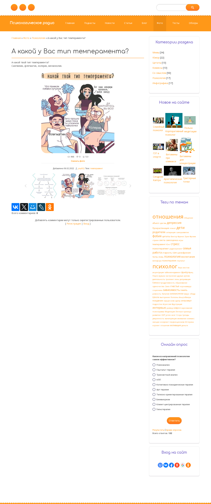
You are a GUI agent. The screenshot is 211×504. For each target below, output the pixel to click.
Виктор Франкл (177, 236)
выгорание (165, 297)
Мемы (155, 52)
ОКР (163, 315)
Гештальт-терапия (165, 370)
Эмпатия (165, 294)
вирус (186, 294)
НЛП (158, 379)
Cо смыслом (159, 72)
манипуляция (171, 318)
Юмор (155, 57)
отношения (167, 216)
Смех (167, 286)
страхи (155, 240)
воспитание (188, 256)
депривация (185, 279)
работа (157, 252)
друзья (180, 276)
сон (175, 252)
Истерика (189, 322)
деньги (184, 325)
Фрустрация (177, 304)
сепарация (171, 232)
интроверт (186, 300)
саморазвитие (182, 232)
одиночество (158, 286)
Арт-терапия (162, 389)
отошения (164, 325)
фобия (157, 236)
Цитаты (156, 62)
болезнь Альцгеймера (181, 297)
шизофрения (184, 252)
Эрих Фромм (190, 236)
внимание (181, 318)
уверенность (158, 318)
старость (167, 252)
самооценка (172, 240)
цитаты (166, 236)
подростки (157, 304)
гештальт (181, 261)
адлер (178, 301)
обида (192, 294)
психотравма (158, 311)
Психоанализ (163, 365)
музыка (162, 276)
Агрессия (167, 304)
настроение (171, 276)
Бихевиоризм (163, 399)
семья (187, 248)
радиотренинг (175, 249)
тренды (185, 315)
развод (170, 308)
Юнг (168, 244)
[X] (24, 207)
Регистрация (74, 223)
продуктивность (167, 283)
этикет (173, 228)
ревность (156, 294)
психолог (164, 266)
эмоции (155, 322)
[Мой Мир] (33, 207)
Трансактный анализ (167, 375)
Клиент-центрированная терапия (173, 404)
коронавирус (186, 286)
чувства (162, 223)
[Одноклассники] (50, 207)
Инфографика (160, 83)
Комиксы (157, 67)
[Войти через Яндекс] (177, 465)
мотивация (175, 325)
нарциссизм (169, 301)
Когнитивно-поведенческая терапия (174, 384)
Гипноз (156, 282)
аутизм (187, 276)
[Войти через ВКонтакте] (165, 465)
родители (158, 232)
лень (177, 279)
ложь (161, 256)
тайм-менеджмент (173, 272)
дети (180, 227)
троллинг (170, 279)
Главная (16, 38)
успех (168, 315)
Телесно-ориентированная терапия (174, 394)
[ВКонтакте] (15, 207)
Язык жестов (183, 267)
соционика (157, 290)
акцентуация (158, 272)
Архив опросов (173, 430)
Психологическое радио (32, 23)
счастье (174, 286)
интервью (159, 307)
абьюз (155, 223)
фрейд (184, 272)
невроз (177, 308)
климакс (191, 318)
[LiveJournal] (41, 207)
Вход (86, 223)
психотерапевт (160, 248)
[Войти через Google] (182, 465)
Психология (38, 38)
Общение (188, 218)
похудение (157, 300)
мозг (173, 315)
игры (181, 240)
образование (181, 283)
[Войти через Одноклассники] (188, 465)
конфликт (164, 322)
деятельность (158, 279)
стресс (175, 244)
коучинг (156, 325)
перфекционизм (176, 322)
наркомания (186, 308)
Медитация (170, 311)
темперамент (96, 168)
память (184, 290)
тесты (155, 256)
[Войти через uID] (160, 465)
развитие (156, 315)
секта (162, 240)
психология (172, 256)
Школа (155, 297)
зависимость (171, 290)
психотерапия (169, 260)
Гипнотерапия (163, 409)
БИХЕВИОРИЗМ (176, 294)
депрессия (174, 223)
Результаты (158, 430)
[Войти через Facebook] (171, 465)
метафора (157, 261)
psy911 (81, 168)
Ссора (179, 315)
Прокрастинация (160, 228)
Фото (26, 38)
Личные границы (183, 311)
